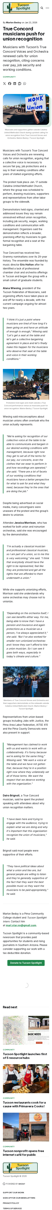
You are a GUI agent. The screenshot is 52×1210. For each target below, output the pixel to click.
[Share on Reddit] (19, 84)
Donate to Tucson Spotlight (26, 962)
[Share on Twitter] (4, 84)
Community (9, 77)
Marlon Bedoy (13, 22)
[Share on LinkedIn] (14, 84)
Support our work (13, 1192)
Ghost (21, 1184)
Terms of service (12, 1208)
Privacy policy (11, 1203)
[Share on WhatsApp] (24, 84)
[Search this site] (42, 8)
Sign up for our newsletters (19, 1198)
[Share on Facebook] (9, 84)
